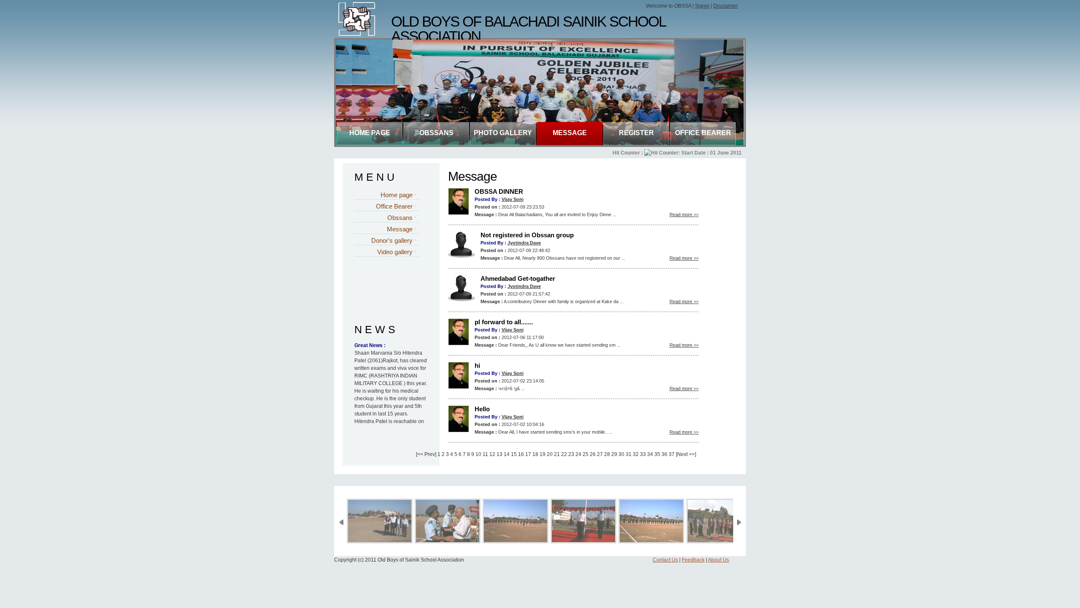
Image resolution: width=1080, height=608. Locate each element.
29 (614, 454)
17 (528, 454)
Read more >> (684, 214)
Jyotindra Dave (524, 242)
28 (607, 454)
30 (621, 454)
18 (535, 454)
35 (657, 454)
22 (564, 454)
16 (521, 454)
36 (664, 454)
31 (629, 454)
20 (550, 454)
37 (672, 454)
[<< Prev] (426, 454)
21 (557, 454)
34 (650, 454)
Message (570, 132)
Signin (702, 6)
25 (586, 454)
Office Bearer (703, 132)
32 (636, 454)
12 (492, 454)
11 (485, 454)
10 (478, 454)
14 (507, 454)
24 (578, 454)
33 (643, 454)
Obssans (400, 217)
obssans (436, 132)
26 (593, 454)
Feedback (693, 560)
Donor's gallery (392, 240)
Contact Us (665, 560)
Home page (369, 132)
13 (499, 454)
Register (636, 132)
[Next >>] (686, 454)
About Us (718, 560)
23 (571, 454)
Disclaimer (725, 6)
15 (514, 454)
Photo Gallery (503, 132)
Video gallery (395, 251)
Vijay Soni (513, 199)
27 (600, 454)
